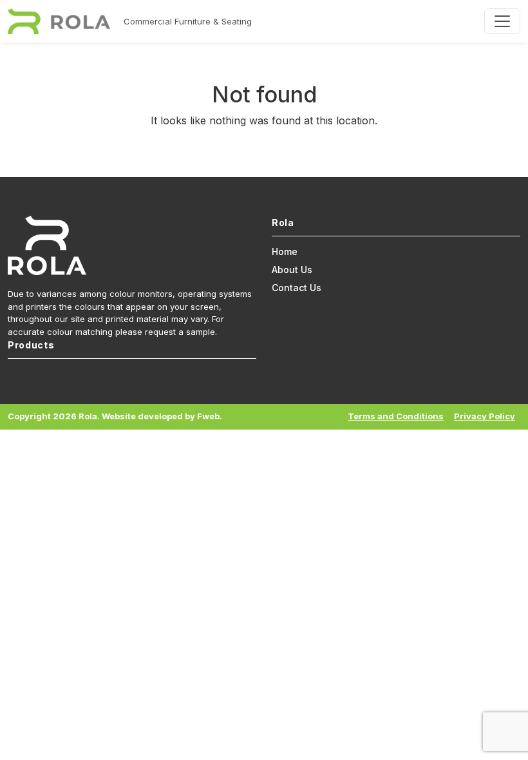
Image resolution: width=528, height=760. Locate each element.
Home (284, 251)
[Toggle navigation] (502, 21)
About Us (292, 269)
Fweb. (209, 416)
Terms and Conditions (396, 416)
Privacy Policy (484, 416)
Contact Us (296, 287)
